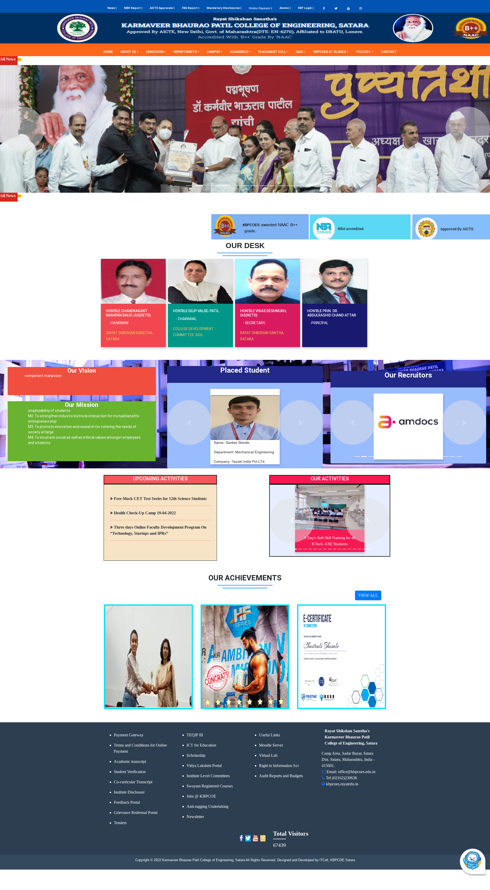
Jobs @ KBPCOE (201, 796)
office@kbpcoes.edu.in (356, 772)
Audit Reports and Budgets (281, 776)
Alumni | (284, 8)
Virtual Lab (268, 755)
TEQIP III (195, 735)
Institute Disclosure (129, 792)
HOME (110, 52)
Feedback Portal (127, 802)
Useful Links (269, 735)
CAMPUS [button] (213, 52)
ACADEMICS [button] (239, 52)
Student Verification (130, 772)
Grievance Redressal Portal (135, 812)
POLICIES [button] (363, 52)
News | (111, 8)
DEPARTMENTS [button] (185, 52)
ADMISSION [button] (155, 52)
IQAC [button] (299, 52)
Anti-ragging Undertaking (207, 806)
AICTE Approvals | (162, 8)
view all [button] (368, 595)
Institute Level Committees (208, 776)
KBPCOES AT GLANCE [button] (329, 52)
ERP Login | (305, 8)
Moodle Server (271, 745)
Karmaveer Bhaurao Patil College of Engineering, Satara (203, 860)
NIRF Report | (133, 8)
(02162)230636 (344, 778)
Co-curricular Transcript (133, 782)
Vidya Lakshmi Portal (204, 765)
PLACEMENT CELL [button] (272, 52)
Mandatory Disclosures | (224, 8)
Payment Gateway (128, 735)
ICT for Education (201, 745)
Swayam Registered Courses (210, 786)
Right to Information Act (279, 765)
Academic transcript (130, 761)
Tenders (120, 823)
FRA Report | (190, 8)
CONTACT (390, 52)
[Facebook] (324, 8)
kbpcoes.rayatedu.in (342, 784)
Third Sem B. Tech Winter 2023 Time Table (429, 59)
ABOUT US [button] (128, 52)
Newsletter (195, 816)
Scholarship (196, 755)
